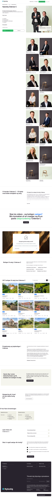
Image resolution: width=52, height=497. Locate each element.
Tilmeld (48, 481)
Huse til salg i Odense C (39, 269)
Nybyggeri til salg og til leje (31, 360)
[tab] (9, 292)
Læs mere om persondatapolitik (38, 489)
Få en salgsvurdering (30, 456)
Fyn (9, 4)
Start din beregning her (29, 398)
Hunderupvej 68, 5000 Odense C (29, 418)
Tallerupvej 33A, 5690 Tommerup (11, 418)
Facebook (5, 22)
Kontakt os (19, 30)
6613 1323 (5, 18)
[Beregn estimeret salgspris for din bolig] (37, 248)
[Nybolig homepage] (7, 489)
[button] (28, 203)
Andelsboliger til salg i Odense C (31, 267)
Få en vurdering (8, 30)
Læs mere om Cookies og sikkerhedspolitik (30, 489)
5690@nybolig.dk (11, 416)
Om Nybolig (29, 463)
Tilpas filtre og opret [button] (30, 380)
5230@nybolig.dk (28, 416)
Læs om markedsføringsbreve (46, 489)
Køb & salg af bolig (42, 466)
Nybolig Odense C (13, 4)
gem (17, 294)
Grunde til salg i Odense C (30, 269)
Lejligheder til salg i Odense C (42, 267)
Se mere (4, 335)
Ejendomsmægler (4, 4)
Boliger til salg (41, 463)
